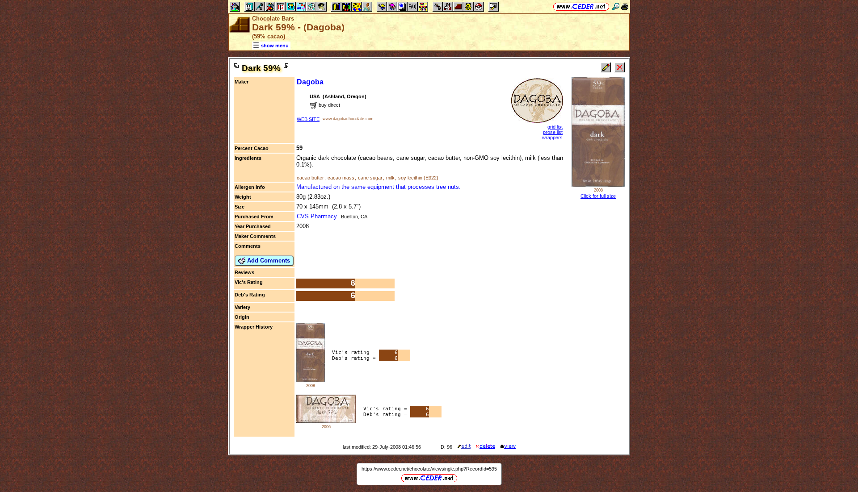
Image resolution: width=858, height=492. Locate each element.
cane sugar (370, 177)
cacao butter (310, 177)
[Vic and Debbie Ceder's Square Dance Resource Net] (581, 6)
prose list (553, 132)
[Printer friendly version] (624, 6)
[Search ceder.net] (615, 6)
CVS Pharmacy (317, 216)
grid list (555, 126)
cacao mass (341, 177)
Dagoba (310, 82)
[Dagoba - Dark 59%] (310, 380)
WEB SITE (308, 119)
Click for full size (598, 196)
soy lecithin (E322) (418, 177)
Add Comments (267, 260)
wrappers (552, 137)
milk (390, 177)
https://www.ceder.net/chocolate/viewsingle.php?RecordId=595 (429, 468)
